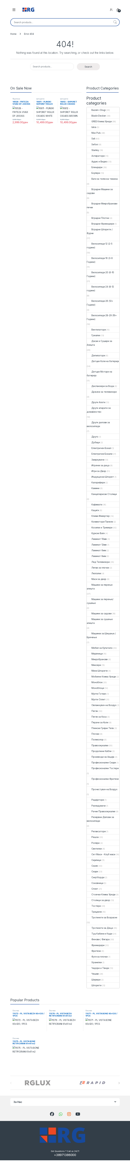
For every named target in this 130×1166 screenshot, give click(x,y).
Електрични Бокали (101, 453)
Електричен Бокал (101, 448)
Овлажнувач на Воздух (104, 705)
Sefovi (94, 144)
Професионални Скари (103, 762)
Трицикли (96, 911)
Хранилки (96, 962)
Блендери (96, 167)
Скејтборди (97, 877)
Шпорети (40, 99)
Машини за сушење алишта (100, 621)
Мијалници (97, 653)
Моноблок (97, 682)
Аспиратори (98, 155)
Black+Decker (98, 115)
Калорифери (98, 482)
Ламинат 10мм (99, 539)
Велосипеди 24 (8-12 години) (100, 288)
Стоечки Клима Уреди (103, 894)
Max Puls (96, 132)
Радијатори (97, 799)
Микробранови (99, 659)
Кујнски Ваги (98, 533)
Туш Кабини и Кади (101, 933)
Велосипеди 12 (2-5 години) (99, 245)
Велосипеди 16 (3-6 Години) (100, 260)
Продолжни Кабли (101, 751)
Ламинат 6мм (98, 550)
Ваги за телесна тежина (104, 178)
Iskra (93, 127)
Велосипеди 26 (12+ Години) (100, 303)
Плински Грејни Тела (102, 728)
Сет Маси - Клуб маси (103, 854)
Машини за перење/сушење (100, 601)
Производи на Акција (102, 756)
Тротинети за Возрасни (104, 917)
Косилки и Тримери (101, 527)
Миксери (96, 665)
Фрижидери (97, 945)
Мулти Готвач (98, 693)
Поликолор (97, 739)
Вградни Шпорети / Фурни (100, 231)
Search (114, 22)
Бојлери (95, 173)
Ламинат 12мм (99, 544)
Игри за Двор (98, 471)
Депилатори (98, 355)
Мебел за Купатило (102, 648)
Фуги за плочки (99, 956)
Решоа (95, 837)
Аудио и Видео (99, 161)
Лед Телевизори (100, 562)
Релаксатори (98, 831)
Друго (94, 436)
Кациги (95, 510)
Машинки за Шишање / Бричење (101, 635)
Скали (94, 865)
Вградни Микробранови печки (102, 205)
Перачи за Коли (99, 722)
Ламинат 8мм (98, 556)
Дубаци (95, 442)
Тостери (96, 906)
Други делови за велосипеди (98, 424)
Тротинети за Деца (102, 928)
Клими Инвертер (100, 516)
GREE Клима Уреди (101, 121)
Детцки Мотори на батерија (99, 373)
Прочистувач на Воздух (104, 789)
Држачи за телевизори (104, 391)
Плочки (95, 733)
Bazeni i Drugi (98, 110)
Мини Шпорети (99, 670)
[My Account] (111, 10)
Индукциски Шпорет (102, 476)
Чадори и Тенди (100, 968)
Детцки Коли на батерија (105, 361)
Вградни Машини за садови (100, 191)
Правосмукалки (99, 745)
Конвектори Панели (102, 521)
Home (13, 34)
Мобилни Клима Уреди (103, 676)
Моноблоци (97, 688)
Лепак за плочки (100, 567)
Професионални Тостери (105, 768)
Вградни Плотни (100, 218)
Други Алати (98, 402)
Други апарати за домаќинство (99, 410)
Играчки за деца (100, 465)
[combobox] (60, 22)
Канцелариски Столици (104, 494)
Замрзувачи (97, 459)
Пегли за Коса (99, 716)
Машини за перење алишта (100, 586)
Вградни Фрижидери (102, 223)
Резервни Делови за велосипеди (100, 819)
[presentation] (119, 1083)
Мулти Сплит (98, 699)
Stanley (95, 150)
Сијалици (96, 860)
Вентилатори (98, 329)
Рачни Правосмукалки (103, 811)
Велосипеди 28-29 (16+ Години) (102, 317)
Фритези (16, 99)
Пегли (94, 711)
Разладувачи (98, 805)
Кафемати (96, 504)
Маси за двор (98, 579)
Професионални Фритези (105, 778)
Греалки (95, 335)
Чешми (95, 973)
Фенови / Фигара (100, 939)
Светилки (96, 848)
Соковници (97, 883)
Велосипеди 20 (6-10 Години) (100, 274)
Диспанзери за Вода (102, 386)
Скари (94, 871)
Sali (93, 138)
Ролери (95, 843)
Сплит (94, 888)
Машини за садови (101, 613)
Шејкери (96, 979)
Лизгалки (96, 573)
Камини (95, 488)
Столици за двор (100, 900)
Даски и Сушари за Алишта (99, 343)
